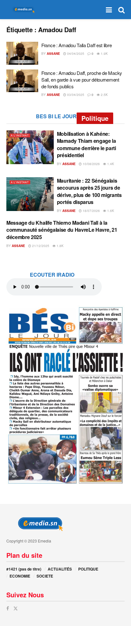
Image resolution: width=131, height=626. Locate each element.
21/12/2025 (40, 246)
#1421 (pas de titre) (23, 569)
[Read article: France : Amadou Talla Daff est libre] (22, 53)
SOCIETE (45, 576)
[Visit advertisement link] (65, 395)
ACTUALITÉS (60, 569)
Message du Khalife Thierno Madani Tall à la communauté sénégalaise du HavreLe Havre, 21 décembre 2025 (61, 230)
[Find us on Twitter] (15, 608)
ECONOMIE (20, 576)
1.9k (104, 53)
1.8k (60, 246)
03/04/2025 (75, 94)
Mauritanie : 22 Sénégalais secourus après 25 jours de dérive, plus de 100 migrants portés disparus (89, 191)
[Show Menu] (109, 9)
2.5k (104, 94)
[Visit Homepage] (22, 9)
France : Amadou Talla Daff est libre (76, 45)
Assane (53, 53)
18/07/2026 (91, 210)
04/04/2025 (75, 53)
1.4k (110, 164)
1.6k (110, 210)
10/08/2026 (91, 164)
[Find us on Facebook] (7, 608)
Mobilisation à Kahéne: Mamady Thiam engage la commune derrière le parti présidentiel (86, 144)
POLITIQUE (88, 569)
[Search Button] (121, 9)
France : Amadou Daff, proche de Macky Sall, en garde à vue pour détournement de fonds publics (81, 79)
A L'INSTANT (20, 135)
